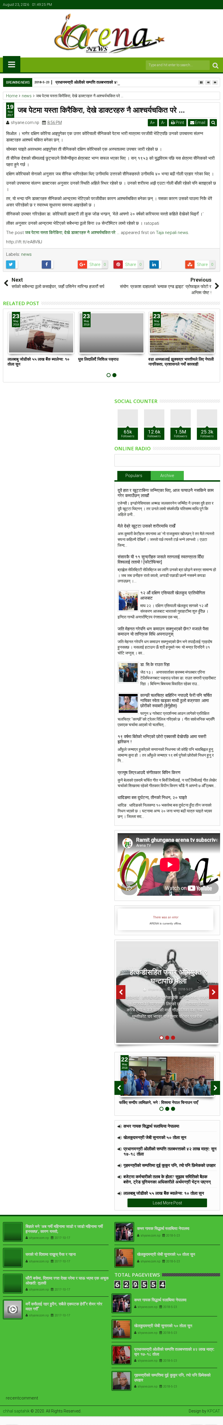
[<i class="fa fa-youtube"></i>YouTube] (207, 4)
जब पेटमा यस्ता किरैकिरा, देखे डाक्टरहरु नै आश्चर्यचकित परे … (72, 232)
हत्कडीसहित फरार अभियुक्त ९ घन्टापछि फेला (169, 976)
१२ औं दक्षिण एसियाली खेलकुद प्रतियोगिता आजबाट (172, 595)
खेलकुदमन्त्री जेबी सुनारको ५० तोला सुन (154, 1137)
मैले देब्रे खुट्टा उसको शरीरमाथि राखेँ (146, 526)
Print (179, 122)
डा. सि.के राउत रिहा (155, 664)
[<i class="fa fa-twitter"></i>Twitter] (198, 4)
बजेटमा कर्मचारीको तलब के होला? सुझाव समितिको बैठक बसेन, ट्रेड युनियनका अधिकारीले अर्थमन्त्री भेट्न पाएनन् (167, 1179)
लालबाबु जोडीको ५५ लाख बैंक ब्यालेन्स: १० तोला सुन (38, 361)
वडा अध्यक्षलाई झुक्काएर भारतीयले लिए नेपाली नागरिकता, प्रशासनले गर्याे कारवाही (181, 361)
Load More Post (167, 1203)
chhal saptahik (16, 1411)
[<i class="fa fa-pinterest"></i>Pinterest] (216, 4)
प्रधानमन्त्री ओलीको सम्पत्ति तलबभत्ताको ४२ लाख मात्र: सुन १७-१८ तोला (108, 82)
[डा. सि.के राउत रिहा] (128, 672)
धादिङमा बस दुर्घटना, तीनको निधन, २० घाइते (152, 797)
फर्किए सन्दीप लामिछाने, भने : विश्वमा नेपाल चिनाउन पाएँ (158, 1102)
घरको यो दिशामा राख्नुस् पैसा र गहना (51, 1254)
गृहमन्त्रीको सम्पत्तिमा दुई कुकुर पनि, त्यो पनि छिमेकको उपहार (169, 1165)
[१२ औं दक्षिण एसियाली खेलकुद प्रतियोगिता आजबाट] (128, 600)
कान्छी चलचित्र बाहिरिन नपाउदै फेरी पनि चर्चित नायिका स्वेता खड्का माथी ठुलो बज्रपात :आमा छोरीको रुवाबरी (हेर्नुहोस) (176, 700)
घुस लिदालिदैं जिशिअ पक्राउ (98, 359)
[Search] (215, 65)
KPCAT (213, 1411)
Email (199, 122)
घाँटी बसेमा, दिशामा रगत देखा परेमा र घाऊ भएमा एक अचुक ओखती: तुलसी (67, 1280)
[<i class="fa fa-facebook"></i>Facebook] (189, 4)
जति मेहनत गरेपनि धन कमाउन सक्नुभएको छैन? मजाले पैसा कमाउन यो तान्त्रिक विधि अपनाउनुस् (163, 631)
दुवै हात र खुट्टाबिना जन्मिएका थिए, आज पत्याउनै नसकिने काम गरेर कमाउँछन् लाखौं (166, 493)
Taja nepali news (172, 232)
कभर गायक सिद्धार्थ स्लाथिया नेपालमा (151, 1126)
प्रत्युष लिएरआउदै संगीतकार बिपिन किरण (149, 772)
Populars (133, 475)
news (26, 254)
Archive (167, 475)
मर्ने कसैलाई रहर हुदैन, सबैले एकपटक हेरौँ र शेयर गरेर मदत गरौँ (64, 1306)
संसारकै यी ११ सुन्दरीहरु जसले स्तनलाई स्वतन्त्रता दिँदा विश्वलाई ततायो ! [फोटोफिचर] (161, 559)
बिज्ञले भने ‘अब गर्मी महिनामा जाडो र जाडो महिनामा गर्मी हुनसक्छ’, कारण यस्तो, (64, 1229)
